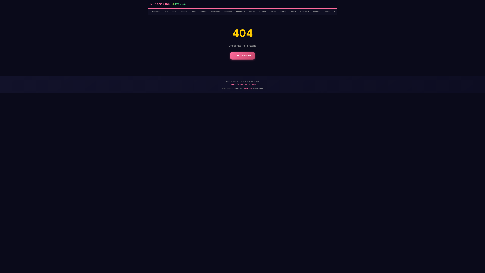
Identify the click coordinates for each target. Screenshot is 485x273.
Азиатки (183, 11)
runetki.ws (238, 88)
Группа (283, 11)
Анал (194, 11)
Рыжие (252, 11)
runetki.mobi (258, 88)
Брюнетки (240, 11)
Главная (233, 84)
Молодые (228, 11)
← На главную (242, 55)
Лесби (273, 11)
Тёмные (316, 11)
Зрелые (203, 11)
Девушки (156, 11)
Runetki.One (160, 4)
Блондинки (215, 11)
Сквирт (293, 11)
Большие (262, 11)
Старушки (304, 11)
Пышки (327, 11)
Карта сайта (250, 84)
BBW (174, 11)
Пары (166, 11)
